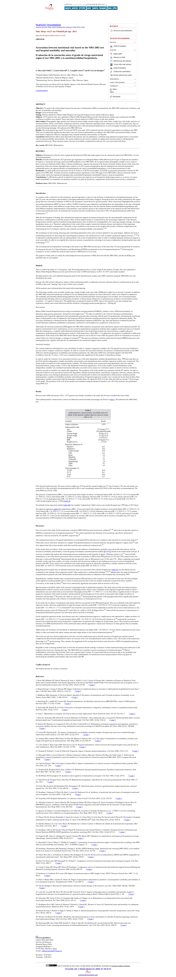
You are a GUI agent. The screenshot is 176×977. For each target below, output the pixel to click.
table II (67, 501)
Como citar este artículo (122, 65)
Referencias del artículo (122, 61)
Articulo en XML (119, 57)
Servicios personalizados (122, 31)
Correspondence (42, 90)
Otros (115, 89)
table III (67, 505)
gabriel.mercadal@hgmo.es (52, 951)
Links (92, 685)
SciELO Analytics (119, 46)
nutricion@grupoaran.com (88, 975)
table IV (57, 509)
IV (110, 551)
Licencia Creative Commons (120, 966)
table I (112, 399)
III (104, 551)
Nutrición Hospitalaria (48, 24)
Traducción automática (121, 72)
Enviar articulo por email (122, 75)
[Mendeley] (111, 89)
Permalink (116, 97)
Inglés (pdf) (117, 54)
